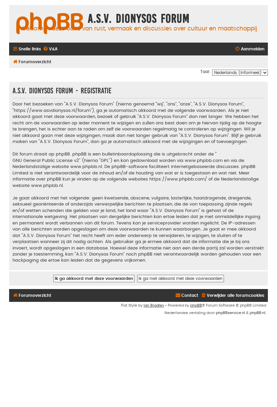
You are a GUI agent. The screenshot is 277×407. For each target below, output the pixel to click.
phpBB (196, 305)
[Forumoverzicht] (50, 24)
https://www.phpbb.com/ (178, 179)
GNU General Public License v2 (45, 160)
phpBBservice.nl (230, 313)
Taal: (205, 72)
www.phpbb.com (204, 160)
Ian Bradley (154, 305)
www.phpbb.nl (86, 166)
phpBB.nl (258, 313)
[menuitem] (50, 49)
